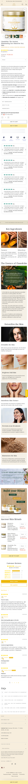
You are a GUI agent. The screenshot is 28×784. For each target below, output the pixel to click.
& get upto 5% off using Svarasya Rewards (10, 112)
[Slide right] (25, 1)
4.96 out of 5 (18, 566)
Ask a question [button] (14, 585)
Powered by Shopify (7, 774)
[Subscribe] (26, 748)
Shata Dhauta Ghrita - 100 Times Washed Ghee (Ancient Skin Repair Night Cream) (13, 537)
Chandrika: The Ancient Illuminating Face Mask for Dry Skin (13, 548)
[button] (22, 4)
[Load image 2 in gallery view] (10, 36)
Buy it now (14, 125)
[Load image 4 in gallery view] (17, 36)
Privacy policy (22, 774)
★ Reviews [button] (26, 393)
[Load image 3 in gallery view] (14, 36)
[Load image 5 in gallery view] (21, 36)
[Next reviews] (26, 150)
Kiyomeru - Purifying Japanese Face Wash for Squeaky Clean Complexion (13, 526)
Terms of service (15, 776)
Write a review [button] (14, 581)
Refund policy (15, 774)
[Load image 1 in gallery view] (6, 36)
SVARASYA (12, 772)
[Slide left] (2, 1)
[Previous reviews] (2, 150)
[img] (4, 594)
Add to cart (14, 121)
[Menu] (2, 4)
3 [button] (14, 682)
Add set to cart (14, 555)
